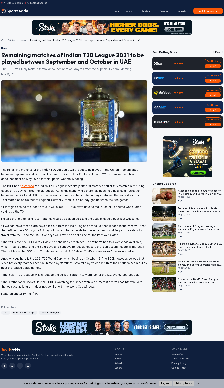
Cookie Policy (178, 367)
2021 (5, 312)
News (23, 40)
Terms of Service (180, 358)
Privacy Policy (179, 363)
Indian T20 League (50, 312)
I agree (165, 383)
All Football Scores (37, 2)
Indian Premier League (24, 312)
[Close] (198, 383)
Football (146, 11)
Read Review (213, 61)
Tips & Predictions (206, 11)
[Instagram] (20, 366)
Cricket (129, 11)
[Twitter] (12, 366)
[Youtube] (28, 366)
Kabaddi (164, 11)
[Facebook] (4, 366)
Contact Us (177, 354)
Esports (182, 11)
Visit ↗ (213, 66)
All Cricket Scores (13, 2)
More (218, 52)
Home (116, 11)
